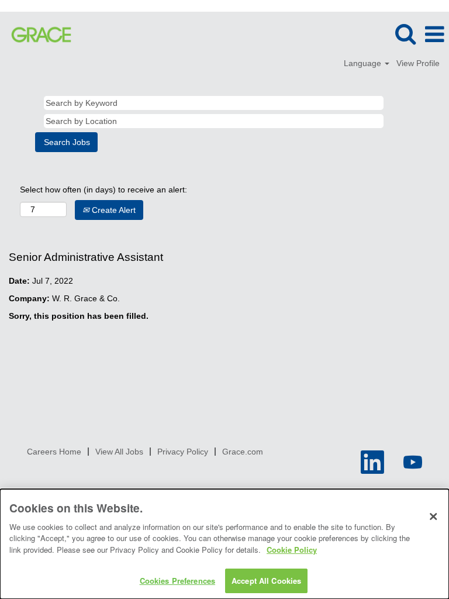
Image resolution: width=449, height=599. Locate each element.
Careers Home (54, 451)
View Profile (418, 63)
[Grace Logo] (37, 34)
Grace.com (242, 451)
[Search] (405, 34)
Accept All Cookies (266, 580)
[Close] (433, 516)
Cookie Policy (292, 549)
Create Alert (112, 210)
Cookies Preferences (177, 580)
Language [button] (364, 63)
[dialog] (224, 544)
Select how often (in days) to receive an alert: (103, 189)
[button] (434, 34)
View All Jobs (119, 451)
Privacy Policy (182, 451)
